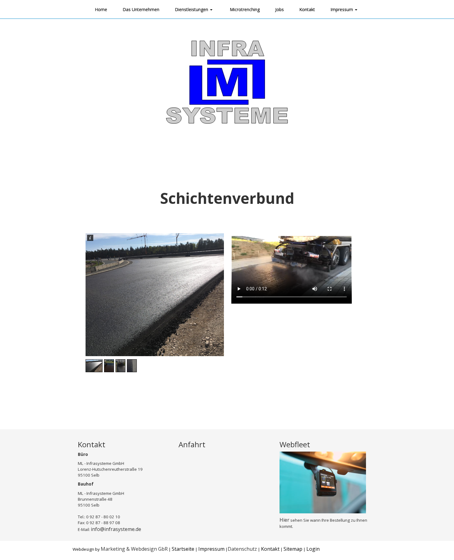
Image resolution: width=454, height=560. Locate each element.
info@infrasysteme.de (116, 529)
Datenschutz (242, 548)
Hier (284, 519)
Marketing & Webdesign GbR (134, 548)
